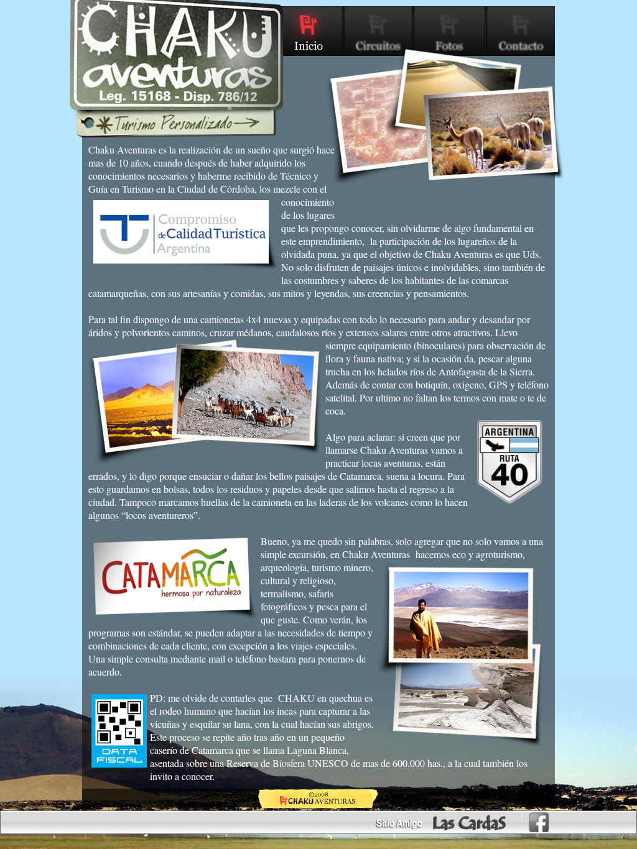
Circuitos (378, 31)
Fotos (449, 31)
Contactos (520, 31)
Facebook (539, 822)
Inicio (309, 31)
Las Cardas (469, 823)
